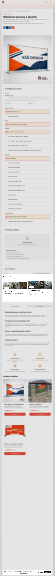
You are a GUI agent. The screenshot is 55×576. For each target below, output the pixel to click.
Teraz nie (48, 298)
